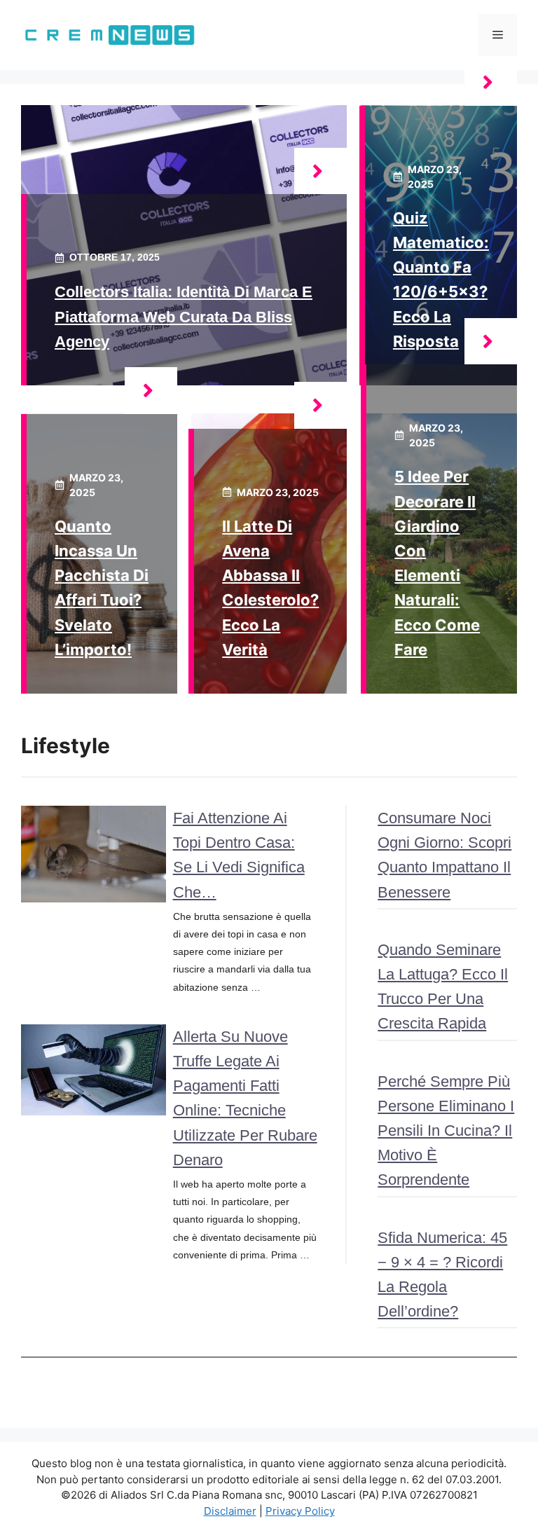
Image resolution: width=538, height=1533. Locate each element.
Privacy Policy (300, 1511)
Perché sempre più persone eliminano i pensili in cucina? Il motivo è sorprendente (446, 1131)
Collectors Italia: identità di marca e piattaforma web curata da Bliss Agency (183, 316)
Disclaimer (230, 1511)
